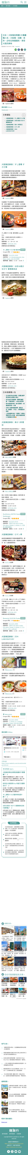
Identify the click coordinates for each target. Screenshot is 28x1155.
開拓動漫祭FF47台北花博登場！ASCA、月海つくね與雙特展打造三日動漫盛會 (14, 1069)
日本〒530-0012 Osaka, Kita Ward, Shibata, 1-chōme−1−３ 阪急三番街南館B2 (14, 525)
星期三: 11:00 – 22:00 (16, 529)
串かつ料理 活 (9, 457)
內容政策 (19, 1133)
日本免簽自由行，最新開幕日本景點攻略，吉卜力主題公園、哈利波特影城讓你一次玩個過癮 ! (14, 828)
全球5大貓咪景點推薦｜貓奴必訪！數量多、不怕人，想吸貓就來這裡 (15, 409)
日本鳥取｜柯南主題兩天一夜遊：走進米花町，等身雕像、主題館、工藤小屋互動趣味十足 (4, 984)
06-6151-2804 (13, 623)
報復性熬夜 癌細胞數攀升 (11, 839)
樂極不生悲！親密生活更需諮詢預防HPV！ (13, 995)
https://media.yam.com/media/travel (14, 1143)
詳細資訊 (23, 249)
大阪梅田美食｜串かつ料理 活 (14, 124)
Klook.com (5, 110)
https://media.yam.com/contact (14, 1147)
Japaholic (17, 46)
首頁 (2, 5)
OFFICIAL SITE (12, 243)
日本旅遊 (15, 5)
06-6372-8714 (13, 521)
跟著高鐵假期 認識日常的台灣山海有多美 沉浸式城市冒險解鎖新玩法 (15, 1053)
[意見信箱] (15, 1151)
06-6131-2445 (13, 255)
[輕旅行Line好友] (19, 1151)
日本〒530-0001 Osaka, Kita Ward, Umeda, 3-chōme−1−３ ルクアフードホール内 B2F (13, 627)
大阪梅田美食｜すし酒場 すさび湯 (15, 118)
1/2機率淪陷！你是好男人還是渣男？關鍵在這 (22, 984)
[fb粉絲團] (8, 1151)
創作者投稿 (4, 1133)
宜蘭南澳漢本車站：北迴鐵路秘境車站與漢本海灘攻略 (15, 1048)
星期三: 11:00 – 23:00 (16, 631)
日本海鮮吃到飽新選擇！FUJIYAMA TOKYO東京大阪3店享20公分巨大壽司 (14, 984)
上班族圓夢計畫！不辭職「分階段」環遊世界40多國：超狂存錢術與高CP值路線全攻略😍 (15, 415)
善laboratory (9, 670)
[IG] (12, 1151)
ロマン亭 (7, 562)
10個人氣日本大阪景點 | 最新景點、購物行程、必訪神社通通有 (14, 834)
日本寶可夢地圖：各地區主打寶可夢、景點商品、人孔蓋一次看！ (4, 995)
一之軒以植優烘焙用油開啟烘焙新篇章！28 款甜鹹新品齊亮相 (15, 1064)
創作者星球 (12, 1133)
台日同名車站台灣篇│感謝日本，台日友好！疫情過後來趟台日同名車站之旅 (14, 845)
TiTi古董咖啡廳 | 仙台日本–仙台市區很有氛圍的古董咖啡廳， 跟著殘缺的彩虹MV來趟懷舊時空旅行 (14, 852)
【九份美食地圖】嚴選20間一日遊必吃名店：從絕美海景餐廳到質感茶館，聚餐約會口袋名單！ (14, 1075)
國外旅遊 (8, 5)
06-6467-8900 (13, 719)
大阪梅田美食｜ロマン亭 (13, 127)
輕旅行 (6, 2)
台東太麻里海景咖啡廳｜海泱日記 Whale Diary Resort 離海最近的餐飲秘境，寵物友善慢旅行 (14, 1059)
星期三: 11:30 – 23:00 (16, 260)
